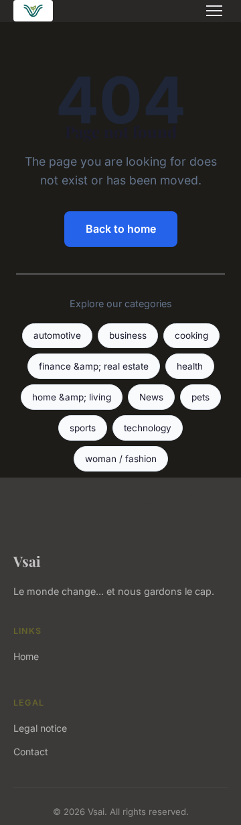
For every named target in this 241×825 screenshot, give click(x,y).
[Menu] (214, 10)
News (151, 397)
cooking (191, 335)
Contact (30, 751)
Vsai (27, 560)
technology (147, 428)
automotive (57, 335)
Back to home (121, 228)
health (190, 366)
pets (200, 397)
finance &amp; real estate (94, 366)
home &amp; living (71, 397)
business (128, 335)
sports (83, 428)
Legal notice (40, 728)
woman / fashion (121, 458)
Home (26, 656)
